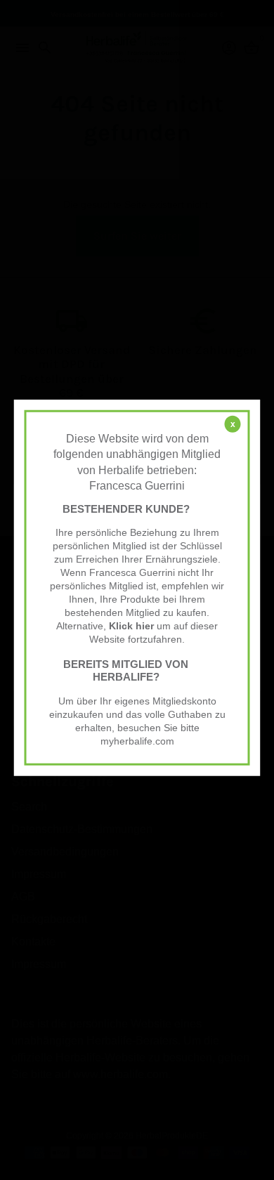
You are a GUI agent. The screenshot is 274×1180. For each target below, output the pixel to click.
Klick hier (131, 626)
